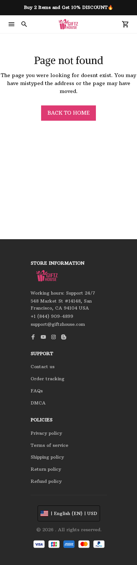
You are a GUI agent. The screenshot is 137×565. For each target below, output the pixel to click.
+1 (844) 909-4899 (52, 316)
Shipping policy (47, 457)
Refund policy (46, 481)
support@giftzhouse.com (58, 324)
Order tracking (47, 379)
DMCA (38, 403)
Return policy (46, 469)
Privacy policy (46, 433)
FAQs (37, 391)
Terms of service (49, 445)
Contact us (42, 366)
